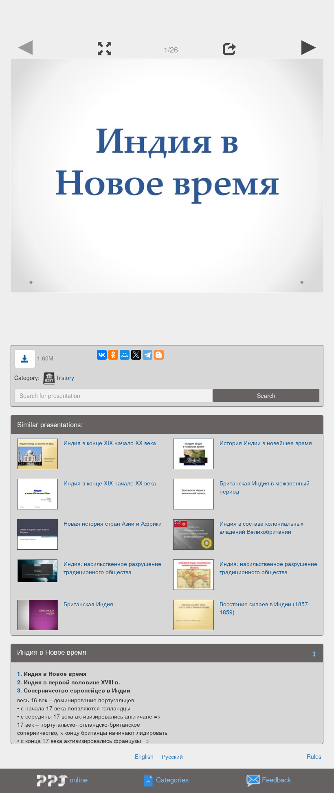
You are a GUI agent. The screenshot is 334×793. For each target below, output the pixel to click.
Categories (172, 780)
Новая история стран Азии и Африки (113, 523)
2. (19, 682)
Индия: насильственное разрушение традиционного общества (112, 567)
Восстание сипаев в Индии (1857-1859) (265, 608)
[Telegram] (147, 355)
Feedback (276, 780)
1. (19, 673)
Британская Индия (88, 604)
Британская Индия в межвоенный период (265, 487)
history (65, 378)
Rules (314, 756)
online (79, 779)
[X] (136, 355)
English (144, 756)
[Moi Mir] (125, 355)
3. (19, 690)
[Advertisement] (167, 18)
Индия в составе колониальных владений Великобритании (261, 527)
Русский (172, 756)
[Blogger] (159, 355)
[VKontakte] (102, 355)
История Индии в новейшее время (266, 443)
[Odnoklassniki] (113, 355)
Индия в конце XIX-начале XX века (110, 483)
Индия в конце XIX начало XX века (110, 443)
